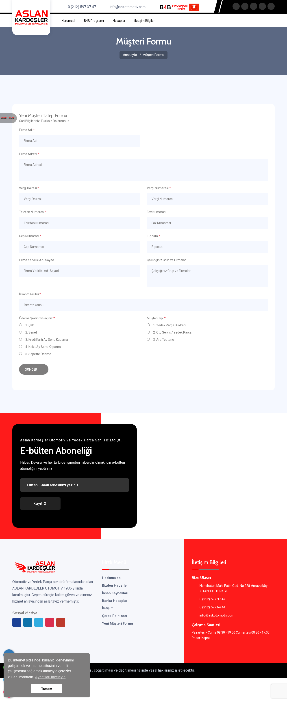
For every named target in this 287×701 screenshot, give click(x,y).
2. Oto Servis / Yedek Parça (171, 332)
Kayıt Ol (40, 503)
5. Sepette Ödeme (38, 354)
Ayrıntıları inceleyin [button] (50, 677)
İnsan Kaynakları (115, 593)
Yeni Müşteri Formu (117, 623)
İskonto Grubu (30, 294)
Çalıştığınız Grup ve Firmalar (166, 260)
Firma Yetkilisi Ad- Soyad (36, 260)
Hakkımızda (111, 578)
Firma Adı (27, 130)
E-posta (153, 236)
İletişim (107, 608)
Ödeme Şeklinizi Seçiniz (37, 318)
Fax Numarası (156, 212)
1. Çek (29, 325)
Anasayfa (130, 55)
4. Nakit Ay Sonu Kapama (43, 347)
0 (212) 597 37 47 (82, 7)
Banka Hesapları (115, 601)
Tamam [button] (46, 688)
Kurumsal (68, 20)
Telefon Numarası (33, 212)
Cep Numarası (30, 236)
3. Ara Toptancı (163, 339)
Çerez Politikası (114, 616)
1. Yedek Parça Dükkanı (169, 325)
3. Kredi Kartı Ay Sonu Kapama (46, 339)
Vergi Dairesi (29, 188)
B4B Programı (94, 20)
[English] (3, 118)
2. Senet (31, 332)
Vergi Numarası (159, 188)
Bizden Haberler (115, 585)
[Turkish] (11, 118)
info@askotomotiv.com (128, 7)
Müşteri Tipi (156, 318)
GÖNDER (31, 369)
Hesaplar (119, 20)
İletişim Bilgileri (144, 20)
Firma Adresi (29, 154)
